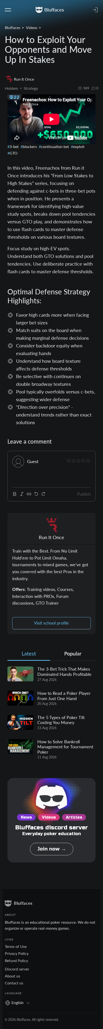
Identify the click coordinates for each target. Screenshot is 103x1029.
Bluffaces (12, 27)
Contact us (14, 983)
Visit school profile (51, 622)
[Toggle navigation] (8, 9)
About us (12, 976)
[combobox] (19, 1002)
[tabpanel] (51, 713)
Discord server (17, 969)
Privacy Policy (17, 953)
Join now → (51, 849)
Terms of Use (16, 946)
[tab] (28, 654)
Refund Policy (16, 960)
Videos (31, 27)
